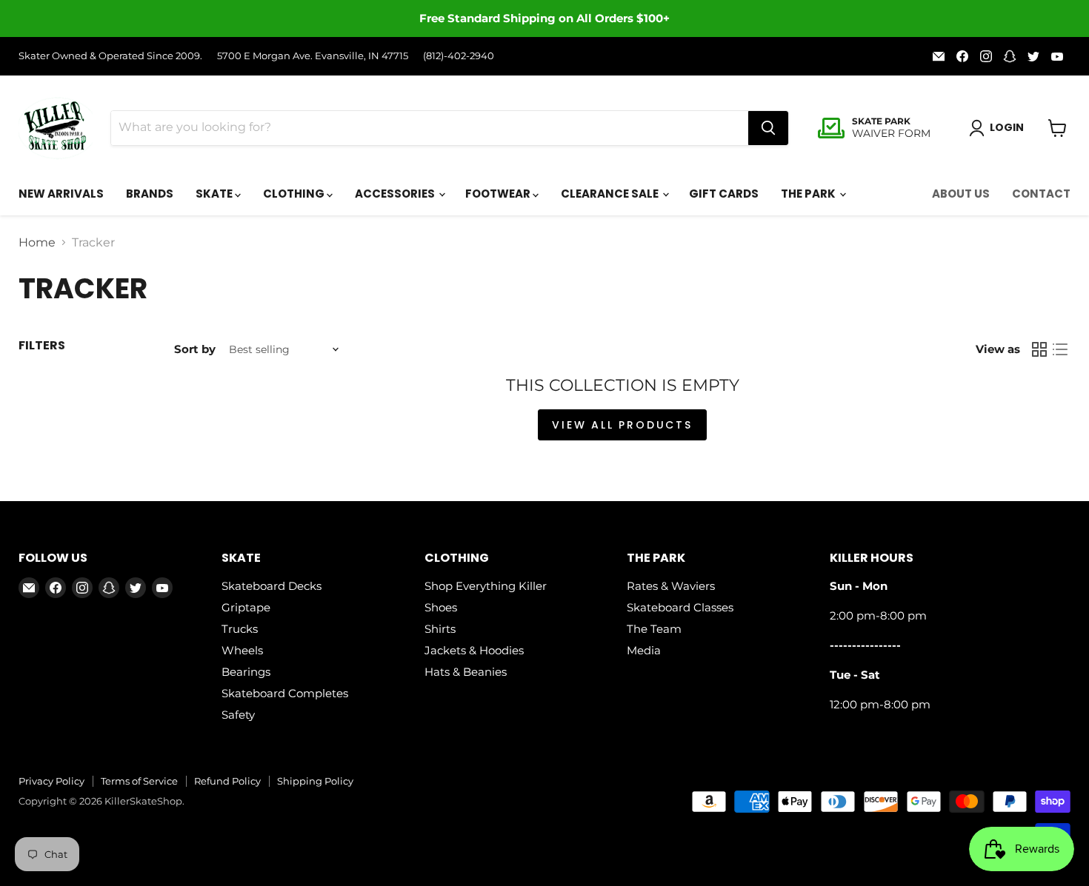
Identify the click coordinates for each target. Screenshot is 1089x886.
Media (644, 650)
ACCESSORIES (396, 193)
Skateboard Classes (680, 607)
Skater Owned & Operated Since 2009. (110, 55)
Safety (238, 715)
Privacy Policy (51, 781)
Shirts (440, 629)
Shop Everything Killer (485, 586)
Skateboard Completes (285, 693)
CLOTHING (295, 193)
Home (37, 242)
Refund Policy (227, 781)
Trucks (240, 629)
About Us (961, 193)
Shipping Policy (315, 781)
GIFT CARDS (724, 193)
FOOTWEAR (499, 193)
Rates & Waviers (671, 586)
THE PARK (809, 193)
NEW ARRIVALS (61, 193)
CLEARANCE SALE (611, 193)
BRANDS (149, 193)
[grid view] (1039, 349)
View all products (622, 424)
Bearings (246, 672)
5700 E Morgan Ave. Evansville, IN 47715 (312, 55)
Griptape (246, 607)
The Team (654, 629)
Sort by (195, 349)
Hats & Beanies (465, 672)
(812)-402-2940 (458, 55)
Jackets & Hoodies (474, 650)
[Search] (768, 128)
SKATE (215, 193)
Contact (1041, 193)
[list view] (1060, 349)
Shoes (440, 607)
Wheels (242, 650)
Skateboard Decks (272, 586)
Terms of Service (139, 781)
